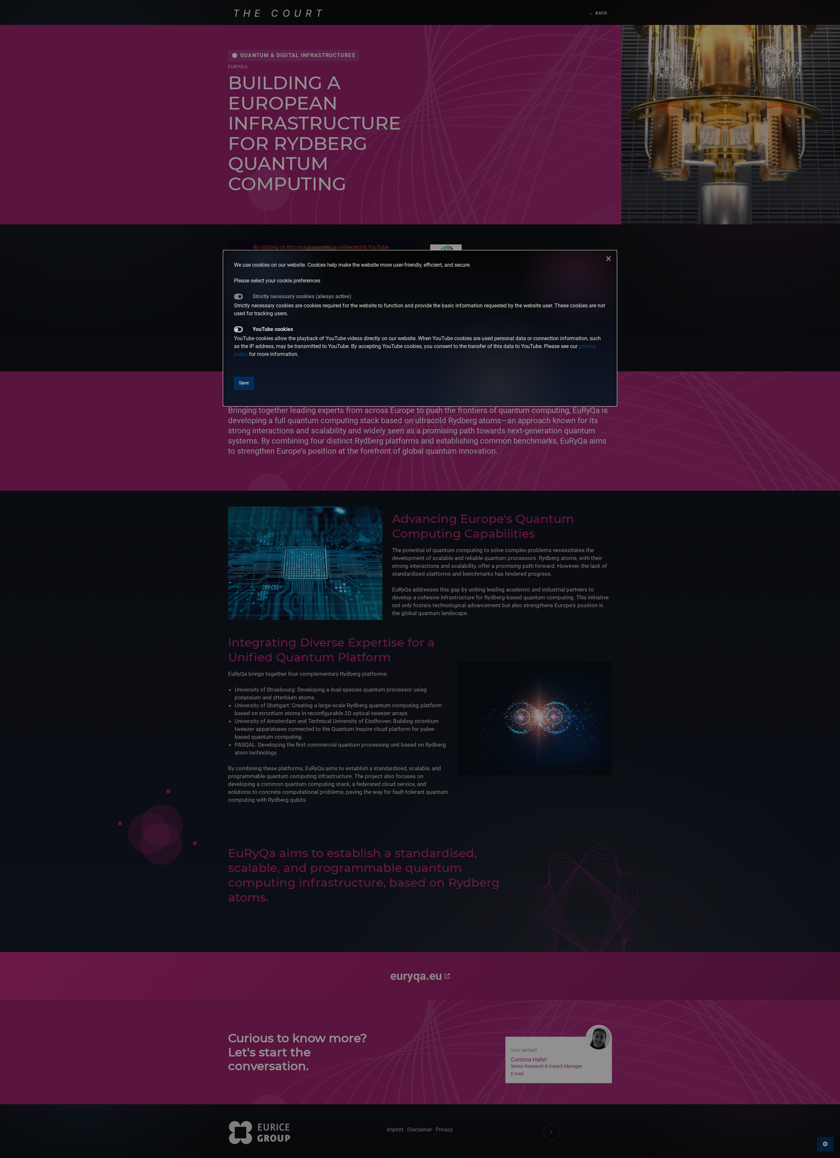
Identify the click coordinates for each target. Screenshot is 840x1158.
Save (244, 383)
